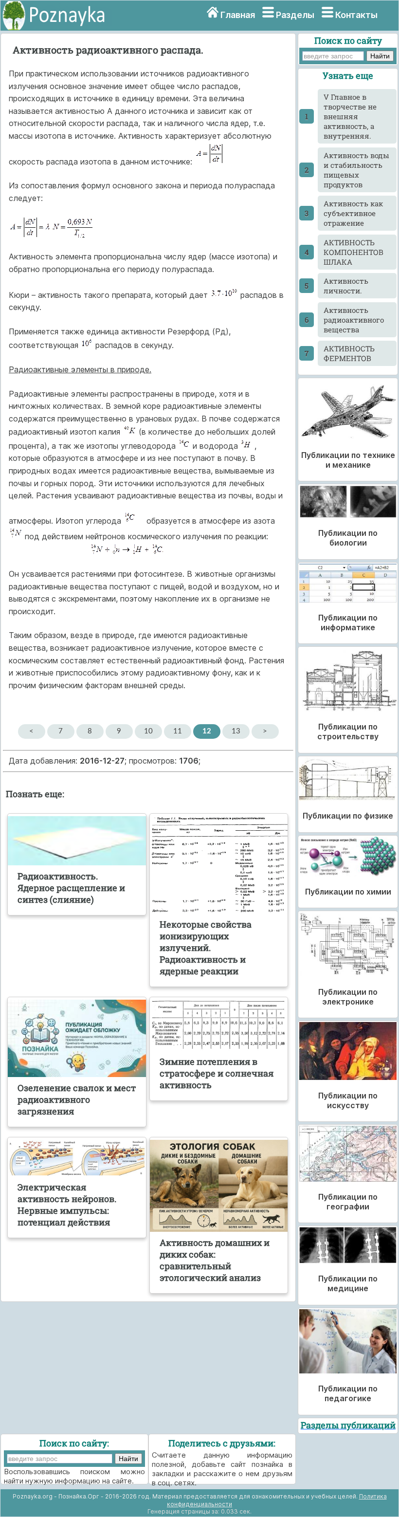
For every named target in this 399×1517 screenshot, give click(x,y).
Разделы (295, 15)
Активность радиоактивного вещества (354, 319)
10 (148, 731)
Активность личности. (346, 285)
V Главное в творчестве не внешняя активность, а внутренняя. (350, 116)
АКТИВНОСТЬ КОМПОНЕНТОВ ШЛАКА (353, 252)
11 (177, 731)
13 (236, 731)
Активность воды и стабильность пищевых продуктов (356, 169)
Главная (237, 15)
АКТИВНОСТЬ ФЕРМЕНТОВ (349, 353)
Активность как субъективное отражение (353, 213)
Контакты (356, 15)
